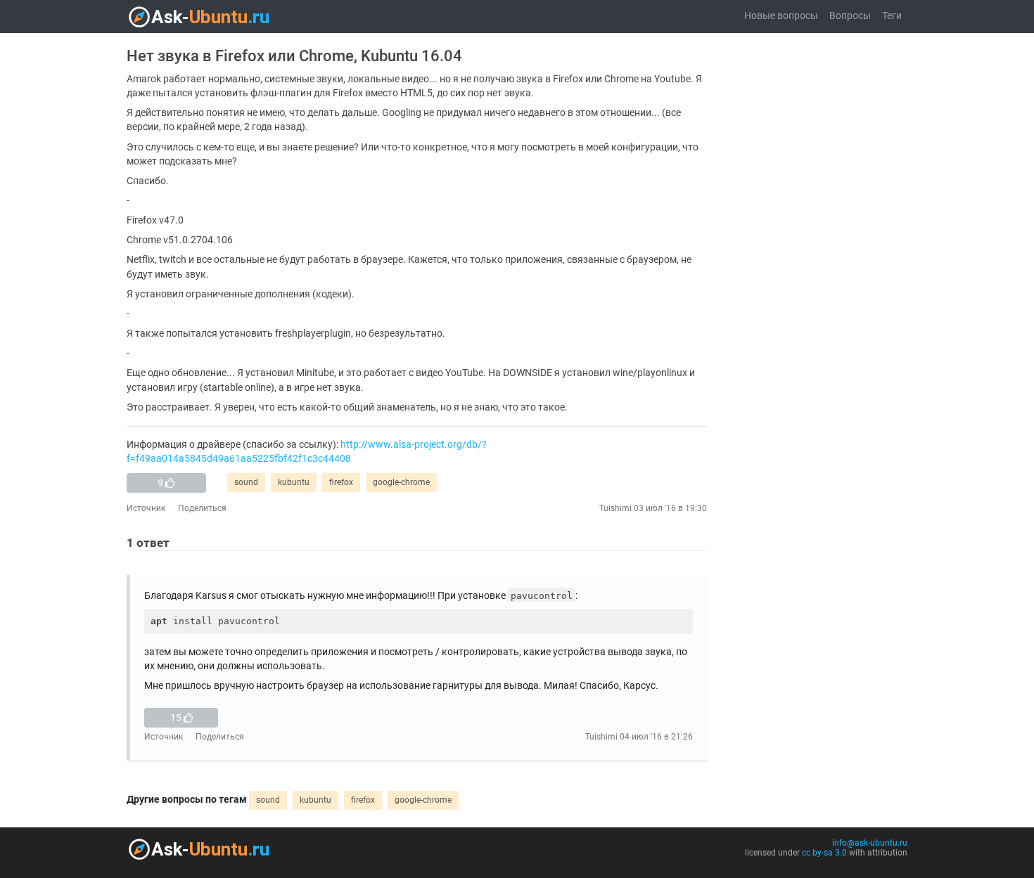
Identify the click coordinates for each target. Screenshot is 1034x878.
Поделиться (202, 508)
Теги (892, 16)
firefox (341, 482)
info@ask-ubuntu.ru (869, 843)
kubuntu (293, 482)
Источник (146, 508)
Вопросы (850, 16)
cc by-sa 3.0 (824, 853)
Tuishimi (615, 508)
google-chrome (401, 482)
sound (246, 482)
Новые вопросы (781, 16)
